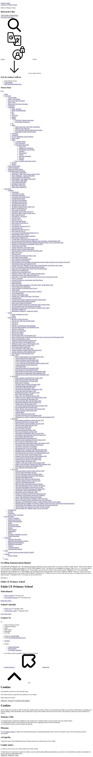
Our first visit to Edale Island (20, 295)
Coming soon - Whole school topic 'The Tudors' (25, 296)
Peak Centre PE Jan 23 (18, 215)
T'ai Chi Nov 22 (16, 224)
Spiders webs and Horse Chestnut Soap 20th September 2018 (32, 464)
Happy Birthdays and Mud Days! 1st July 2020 (28, 378)
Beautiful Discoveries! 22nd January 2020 (27, 392)
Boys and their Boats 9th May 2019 (25, 430)
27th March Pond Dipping (19, 200)
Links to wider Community (16, 515)
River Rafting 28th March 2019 (24, 436)
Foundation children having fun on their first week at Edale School (31, 304)
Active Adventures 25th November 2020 (27, 361)
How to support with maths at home (25, 161)
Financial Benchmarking (15, 521)
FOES (6, 551)
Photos (14, 316)
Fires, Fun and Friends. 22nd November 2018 (28, 454)
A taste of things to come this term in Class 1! (25, 288)
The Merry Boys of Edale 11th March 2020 (27, 384)
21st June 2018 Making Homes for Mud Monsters (29, 476)
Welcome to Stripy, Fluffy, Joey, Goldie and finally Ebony (28, 273)
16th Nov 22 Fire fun (18, 329)
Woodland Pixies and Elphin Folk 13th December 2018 (31, 451)
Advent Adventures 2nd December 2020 (27, 360)
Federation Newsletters (14, 539)
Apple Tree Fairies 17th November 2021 (23, 342)
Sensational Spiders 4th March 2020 (25, 386)
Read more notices (6, 600)
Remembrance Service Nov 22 (20, 229)
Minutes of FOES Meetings (16, 542)
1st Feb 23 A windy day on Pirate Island (23, 321)
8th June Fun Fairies (17, 334)
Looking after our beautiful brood (21, 272)
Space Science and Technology (21, 260)
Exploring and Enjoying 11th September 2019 (28, 415)
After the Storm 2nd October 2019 (25, 414)
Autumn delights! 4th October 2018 (25, 461)
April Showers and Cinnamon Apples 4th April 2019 (30, 435)
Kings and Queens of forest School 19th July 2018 (29, 471)
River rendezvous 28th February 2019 (26, 441)
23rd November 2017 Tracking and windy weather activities (32, 507)
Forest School (16, 138)
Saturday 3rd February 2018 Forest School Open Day (30, 493)
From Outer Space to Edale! (20, 257)
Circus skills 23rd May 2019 (23, 427)
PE (12, 123)
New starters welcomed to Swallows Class (24, 255)
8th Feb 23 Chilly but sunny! (20, 319)
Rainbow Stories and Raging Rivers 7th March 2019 (30, 440)
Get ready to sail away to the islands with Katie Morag (27, 280)
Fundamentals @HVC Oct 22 (20, 234)
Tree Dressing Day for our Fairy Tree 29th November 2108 (32, 453)
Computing (15, 135)
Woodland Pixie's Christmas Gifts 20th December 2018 (31, 449)
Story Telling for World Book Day (21, 259)
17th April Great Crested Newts (21, 197)
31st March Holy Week (18, 198)
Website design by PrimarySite (26, 667)
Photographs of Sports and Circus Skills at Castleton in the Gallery (31, 308)
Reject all (3, 701)
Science (14, 164)
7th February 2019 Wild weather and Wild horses (29, 445)
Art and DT (15, 133)
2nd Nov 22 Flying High (19, 330)
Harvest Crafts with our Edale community (24, 236)
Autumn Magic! (19, 412)
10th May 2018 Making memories (25, 482)
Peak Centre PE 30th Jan (19, 210)
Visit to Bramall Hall (17, 293)
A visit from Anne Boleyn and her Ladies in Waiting (27, 291)
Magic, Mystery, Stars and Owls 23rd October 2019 (30, 409)
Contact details (12, 97)
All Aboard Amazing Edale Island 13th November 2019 (31, 405)
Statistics (21, 159)
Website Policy (12, 648)
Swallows (11, 190)
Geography (15, 115)
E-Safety (10, 511)
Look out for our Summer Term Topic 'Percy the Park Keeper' (29, 268)
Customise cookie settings (22, 701)
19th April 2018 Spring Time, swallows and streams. (30, 485)
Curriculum (11, 107)
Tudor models (16, 290)
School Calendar (13, 555)
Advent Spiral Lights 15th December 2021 (24, 335)
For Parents (7, 538)
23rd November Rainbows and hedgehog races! (25, 327)
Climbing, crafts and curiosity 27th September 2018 (30, 463)
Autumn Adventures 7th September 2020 (27, 368)
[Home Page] (9, 5)
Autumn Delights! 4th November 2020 (26, 365)
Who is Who (11, 102)
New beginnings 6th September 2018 (26, 467)
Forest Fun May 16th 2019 (23, 428)
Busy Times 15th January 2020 (24, 394)
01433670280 (15, 636)
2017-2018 (15, 469)
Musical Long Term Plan (22, 128)
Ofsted (10, 523)
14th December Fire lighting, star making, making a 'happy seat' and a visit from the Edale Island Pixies (44, 503)
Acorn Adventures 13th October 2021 (22, 348)
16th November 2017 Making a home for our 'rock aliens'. (32, 508)
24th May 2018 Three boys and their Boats (27, 479)
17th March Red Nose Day (19, 203)
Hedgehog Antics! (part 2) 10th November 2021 (25, 343)
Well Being (11, 513)
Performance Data (13, 524)
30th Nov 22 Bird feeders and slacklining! (24, 326)
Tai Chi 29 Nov (16, 218)
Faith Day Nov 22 (17, 220)
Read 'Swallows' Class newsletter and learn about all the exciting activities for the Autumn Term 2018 (41, 262)
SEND (10, 533)
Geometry (22, 151)
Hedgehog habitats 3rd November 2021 (23, 345)
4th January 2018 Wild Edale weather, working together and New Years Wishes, (38, 502)
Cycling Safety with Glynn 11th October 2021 (25, 239)
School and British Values (15, 169)
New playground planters (19, 221)
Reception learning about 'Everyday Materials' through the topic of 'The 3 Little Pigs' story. (38, 242)
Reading (14, 163)
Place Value (22, 146)
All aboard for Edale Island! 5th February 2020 (28, 389)
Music (13, 125)
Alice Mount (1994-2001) (19, 172)
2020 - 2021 (15, 355)
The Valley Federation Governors (17, 534)
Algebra (21, 154)
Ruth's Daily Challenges (22, 383)
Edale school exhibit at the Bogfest (22, 303)
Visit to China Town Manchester (21, 286)
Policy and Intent (16, 109)
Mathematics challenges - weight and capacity (25, 311)
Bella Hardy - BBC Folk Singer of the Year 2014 (26, 174)
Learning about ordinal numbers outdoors (23, 301)
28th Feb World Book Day (19, 208)
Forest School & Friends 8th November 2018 (28, 458)
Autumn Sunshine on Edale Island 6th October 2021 (27, 350)
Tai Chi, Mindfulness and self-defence (22, 136)
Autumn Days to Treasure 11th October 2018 (28, 459)
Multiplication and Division (27, 149)
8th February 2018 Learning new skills (26, 492)
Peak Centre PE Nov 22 (18, 231)
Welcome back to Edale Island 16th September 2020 (30, 373)
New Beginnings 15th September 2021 (23, 353)
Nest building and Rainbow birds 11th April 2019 (29, 433)
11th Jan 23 (15, 324)
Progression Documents (22, 145)
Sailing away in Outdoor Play (20, 270)
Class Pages (7, 189)
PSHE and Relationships (19, 110)
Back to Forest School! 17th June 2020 (26, 381)
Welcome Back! (16, 254)
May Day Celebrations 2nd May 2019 (26, 432)
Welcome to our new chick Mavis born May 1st (25, 275)
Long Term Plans (20, 143)
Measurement (23, 153)
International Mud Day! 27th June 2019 (26, 422)
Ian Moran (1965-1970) (18, 184)
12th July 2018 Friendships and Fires (25, 472)
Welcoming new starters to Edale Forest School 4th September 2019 (34, 417)
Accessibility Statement (14, 650)
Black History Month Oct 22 (20, 238)
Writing (14, 118)
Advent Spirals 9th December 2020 (25, 358)
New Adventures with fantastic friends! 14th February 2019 (32, 443)
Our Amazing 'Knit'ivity (11, 597)
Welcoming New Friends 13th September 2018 (28, 466)
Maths (13, 140)
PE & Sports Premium (14, 526)
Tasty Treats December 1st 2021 (21, 339)
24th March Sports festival (19, 202)
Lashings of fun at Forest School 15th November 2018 (30, 456)
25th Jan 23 (15, 322)
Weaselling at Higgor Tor (19, 309)
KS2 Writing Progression (22, 122)
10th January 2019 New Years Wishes (26, 448)
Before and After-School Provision (18, 104)
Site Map (7, 641)
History (14, 117)
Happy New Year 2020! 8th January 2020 (27, 396)
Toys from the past (17, 228)
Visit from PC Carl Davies (19, 216)
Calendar (7, 554)
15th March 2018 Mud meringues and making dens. (30, 489)
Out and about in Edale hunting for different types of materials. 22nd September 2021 (36, 241)
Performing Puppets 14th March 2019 (26, 438)
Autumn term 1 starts (10, 611)
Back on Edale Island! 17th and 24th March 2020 (29, 357)
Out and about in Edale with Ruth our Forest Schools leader (29, 299)
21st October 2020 (20, 366)
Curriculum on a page (18, 193)
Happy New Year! (17, 252)
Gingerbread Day (17, 298)
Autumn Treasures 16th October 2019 (26, 410)
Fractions (21, 158)
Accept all (10, 701)
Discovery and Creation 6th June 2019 (26, 425)
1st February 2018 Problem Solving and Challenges (30, 495)
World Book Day (17, 283)
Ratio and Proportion (25, 156)
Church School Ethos (14, 166)
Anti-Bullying (12, 510)
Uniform (10, 546)
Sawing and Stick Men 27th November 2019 (28, 401)
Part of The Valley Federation (16, 101)
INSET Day (8, 609)
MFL (13, 114)
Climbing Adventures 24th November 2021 (24, 340)
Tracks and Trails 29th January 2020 (25, 391)
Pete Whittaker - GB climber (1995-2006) (24, 179)
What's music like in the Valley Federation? (27, 127)
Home (6, 94)
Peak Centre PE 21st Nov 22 (20, 223)
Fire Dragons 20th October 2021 (21, 347)
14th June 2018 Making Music (24, 477)
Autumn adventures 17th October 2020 (23, 247)
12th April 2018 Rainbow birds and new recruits (29, 487)
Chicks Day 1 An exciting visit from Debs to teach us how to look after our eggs (35, 277)
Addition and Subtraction (26, 148)
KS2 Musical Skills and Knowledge (25, 132)
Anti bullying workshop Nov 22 (21, 226)
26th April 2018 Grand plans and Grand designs (29, 484)
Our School (7, 96)
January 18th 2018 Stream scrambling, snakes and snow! (31, 498)
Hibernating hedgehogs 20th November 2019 (28, 402)
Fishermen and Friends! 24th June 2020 (26, 379)
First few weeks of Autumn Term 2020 (23, 249)
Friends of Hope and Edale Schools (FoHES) (21, 552)
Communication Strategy (15, 549)
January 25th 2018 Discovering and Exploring (28, 497)
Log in (6, 559)
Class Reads (15, 192)
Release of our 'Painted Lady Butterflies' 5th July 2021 (27, 244)
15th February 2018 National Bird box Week (28, 490)
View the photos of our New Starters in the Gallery (26, 306)
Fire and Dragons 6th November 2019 (26, 407)
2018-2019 (15, 418)
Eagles (10, 313)
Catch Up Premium (13, 518)
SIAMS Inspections (13, 536)
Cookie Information (13, 647)
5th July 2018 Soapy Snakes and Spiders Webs (28, 474)
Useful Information (13, 547)
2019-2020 (15, 376)
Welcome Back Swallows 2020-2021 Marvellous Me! (27, 251)
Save (16, 755)
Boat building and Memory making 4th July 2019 (29, 420)
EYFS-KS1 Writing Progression (24, 120)
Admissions (11, 105)
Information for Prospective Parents (18, 541)
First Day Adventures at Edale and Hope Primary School (28, 267)
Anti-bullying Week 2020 (19, 246)
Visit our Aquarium (17, 278)
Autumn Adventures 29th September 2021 (24, 352)
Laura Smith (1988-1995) (19, 182)
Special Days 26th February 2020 (25, 388)
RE (13, 112)
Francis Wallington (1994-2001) (21, 177)
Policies (10, 528)
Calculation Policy (20, 141)
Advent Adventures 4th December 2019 (26, 399)
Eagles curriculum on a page (20, 314)
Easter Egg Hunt (16, 282)
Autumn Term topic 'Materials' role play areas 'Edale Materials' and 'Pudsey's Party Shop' (37, 265)
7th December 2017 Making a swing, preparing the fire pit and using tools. (36, 505)
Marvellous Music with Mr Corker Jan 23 (23, 213)
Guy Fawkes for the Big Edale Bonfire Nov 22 (25, 233)
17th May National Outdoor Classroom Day (28, 480)
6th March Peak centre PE (19, 205)
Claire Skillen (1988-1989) (19, 180)
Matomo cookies (10, 732)
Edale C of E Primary (14, 99)
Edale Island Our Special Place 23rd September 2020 (30, 371)
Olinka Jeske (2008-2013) (19, 187)
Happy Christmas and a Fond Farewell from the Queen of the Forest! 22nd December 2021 (38, 337)
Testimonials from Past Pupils (16, 171)
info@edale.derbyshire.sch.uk (17, 638)
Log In (3, 59)
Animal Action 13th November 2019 (25, 404)
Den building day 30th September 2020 (26, 370)
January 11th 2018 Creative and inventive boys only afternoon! (33, 500)
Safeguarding (12, 531)
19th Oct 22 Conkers (18, 332)
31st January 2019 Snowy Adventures (26, 446)
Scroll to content (5, 3)
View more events (6, 614)
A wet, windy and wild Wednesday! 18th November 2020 (31, 363)
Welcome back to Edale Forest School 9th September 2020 (32, 374)
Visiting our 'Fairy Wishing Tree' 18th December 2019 (30, 397)
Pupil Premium (12, 529)
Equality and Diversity (14, 520)
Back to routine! (9, 595)
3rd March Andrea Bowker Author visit (23, 207)
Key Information (9, 516)
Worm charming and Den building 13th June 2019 (29, 423)
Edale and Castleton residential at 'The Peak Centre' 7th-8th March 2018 (32, 285)
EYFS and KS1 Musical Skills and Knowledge (28, 130)
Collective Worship (13, 167)
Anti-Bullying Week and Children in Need (24, 264)
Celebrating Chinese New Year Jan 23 (22, 211)
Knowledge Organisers (18, 195)
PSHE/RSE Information (15, 544)
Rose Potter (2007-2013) (19, 185)
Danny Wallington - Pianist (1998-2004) (23, 176)
